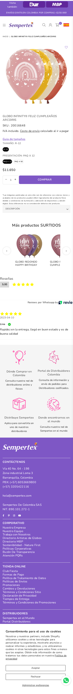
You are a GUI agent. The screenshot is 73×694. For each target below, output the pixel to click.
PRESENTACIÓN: (19, 155)
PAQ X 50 (19, 161)
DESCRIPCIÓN (12, 208)
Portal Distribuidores (16, 622)
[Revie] (65, 302)
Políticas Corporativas (17, 549)
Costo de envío (30, 131)
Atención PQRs (13, 555)
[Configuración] (65, 25)
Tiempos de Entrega (16, 599)
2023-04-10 (7, 317)
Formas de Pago (13, 575)
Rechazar (36, 676)
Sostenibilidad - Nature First (21, 545)
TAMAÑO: (12, 143)
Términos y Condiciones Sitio (22, 592)
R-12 (6, 149)
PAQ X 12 (7, 161)
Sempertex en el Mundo (19, 618)
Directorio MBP (13, 542)
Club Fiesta (10, 571)
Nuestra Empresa (14, 528)
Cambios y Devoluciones (19, 589)
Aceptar (35, 668)
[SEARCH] (44, 25)
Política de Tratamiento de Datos (24, 578)
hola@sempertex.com (17, 496)
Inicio (6, 36)
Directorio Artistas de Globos (22, 538)
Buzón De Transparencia (19, 552)
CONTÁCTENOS (14, 462)
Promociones (11, 585)
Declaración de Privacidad (19, 596)
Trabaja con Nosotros (17, 534)
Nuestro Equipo (13, 531)
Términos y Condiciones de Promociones (29, 602)
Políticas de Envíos (15, 581)
